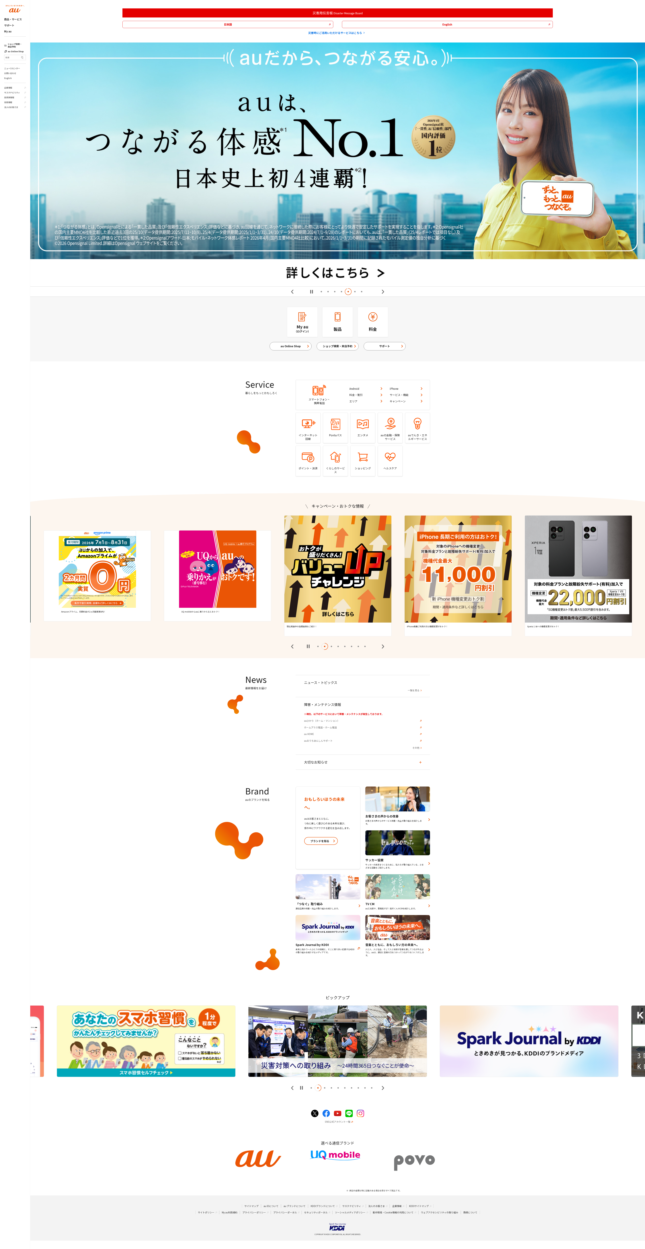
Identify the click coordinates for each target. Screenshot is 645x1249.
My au (7, 31)
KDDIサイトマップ (419, 1206)
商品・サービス (13, 19)
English (8, 78)
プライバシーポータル (285, 1212)
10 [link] (371, 1088)
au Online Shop (291, 346)
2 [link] (328, 291)
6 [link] (355, 291)
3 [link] (334, 291)
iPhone (394, 388)
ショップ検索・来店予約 (337, 346)
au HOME (309, 734)
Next (382, 292)
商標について (470, 1212)
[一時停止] (311, 291)
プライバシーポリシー (254, 1212)
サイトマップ (251, 1206)
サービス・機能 (399, 395)
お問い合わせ (10, 73)
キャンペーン (398, 401)
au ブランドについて (295, 1206)
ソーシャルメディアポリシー (350, 1212)
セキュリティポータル (316, 1212)
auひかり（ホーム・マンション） (322, 720)
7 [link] (361, 291)
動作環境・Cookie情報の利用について (393, 1212)
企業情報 (8, 87)
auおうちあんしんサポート (318, 740)
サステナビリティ (12, 92)
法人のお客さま (11, 107)
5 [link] (348, 291)
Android (354, 388)
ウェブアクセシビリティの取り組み (439, 1212)
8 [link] (365, 646)
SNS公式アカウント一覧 (337, 1121)
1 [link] (321, 291)
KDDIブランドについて (323, 1206)
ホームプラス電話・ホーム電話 (320, 727)
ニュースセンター (12, 68)
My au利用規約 (229, 1212)
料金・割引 (356, 395)
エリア (353, 401)
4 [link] (341, 291)
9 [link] (365, 1088)
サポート (9, 25)
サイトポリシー (206, 1212)
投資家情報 (9, 97)
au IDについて (271, 1206)
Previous (292, 292)
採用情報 (8, 102)
